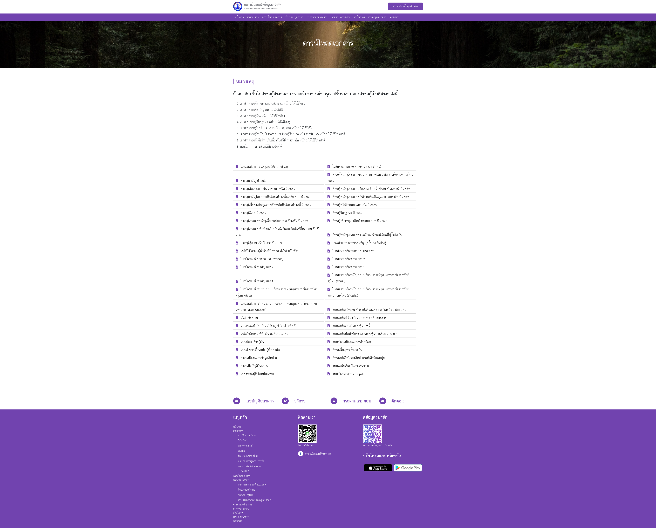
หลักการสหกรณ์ (245, 445)
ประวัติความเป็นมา (247, 435)
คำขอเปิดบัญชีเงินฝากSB (255, 366)
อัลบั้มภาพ (359, 17)
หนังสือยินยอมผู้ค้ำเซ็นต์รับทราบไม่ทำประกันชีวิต (269, 251)
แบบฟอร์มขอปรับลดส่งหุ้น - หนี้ (351, 325)
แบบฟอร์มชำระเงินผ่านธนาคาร (350, 366)
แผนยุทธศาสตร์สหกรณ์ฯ (249, 466)
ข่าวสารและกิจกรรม (317, 17)
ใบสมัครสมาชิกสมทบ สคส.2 (348, 259)
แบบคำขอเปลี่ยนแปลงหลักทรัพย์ (351, 342)
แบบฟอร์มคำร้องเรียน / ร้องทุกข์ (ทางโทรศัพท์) (268, 325)
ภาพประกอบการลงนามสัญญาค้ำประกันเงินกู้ (359, 243)
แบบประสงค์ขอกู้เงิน (252, 342)
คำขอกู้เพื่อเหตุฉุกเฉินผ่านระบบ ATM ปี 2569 (359, 221)
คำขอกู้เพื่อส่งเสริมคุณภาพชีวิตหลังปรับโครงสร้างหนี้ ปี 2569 (275, 205)
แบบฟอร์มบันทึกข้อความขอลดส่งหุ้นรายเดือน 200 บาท (365, 333)
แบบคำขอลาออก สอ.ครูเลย (348, 374)
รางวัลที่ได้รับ (244, 471)
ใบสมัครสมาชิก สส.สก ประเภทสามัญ (261, 259)
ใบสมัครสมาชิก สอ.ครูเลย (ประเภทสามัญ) (265, 166)
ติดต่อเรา (395, 17)
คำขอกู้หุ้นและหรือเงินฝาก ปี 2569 (261, 243)
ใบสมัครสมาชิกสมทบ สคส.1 (348, 267)
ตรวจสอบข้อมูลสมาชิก (405, 6)
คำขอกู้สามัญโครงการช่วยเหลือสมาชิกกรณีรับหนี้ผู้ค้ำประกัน (367, 235)
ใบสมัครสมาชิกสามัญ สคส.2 (256, 267)
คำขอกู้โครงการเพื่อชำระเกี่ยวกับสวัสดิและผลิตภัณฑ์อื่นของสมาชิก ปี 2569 (277, 232)
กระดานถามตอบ (340, 17)
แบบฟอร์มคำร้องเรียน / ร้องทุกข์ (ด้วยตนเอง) (359, 317)
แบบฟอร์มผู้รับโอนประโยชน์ (257, 374)
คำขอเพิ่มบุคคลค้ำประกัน (347, 350)
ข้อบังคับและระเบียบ (248, 455)
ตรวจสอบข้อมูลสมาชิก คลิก (378, 445)
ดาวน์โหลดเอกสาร (272, 17)
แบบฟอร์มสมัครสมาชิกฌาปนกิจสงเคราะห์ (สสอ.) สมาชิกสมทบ (369, 309)
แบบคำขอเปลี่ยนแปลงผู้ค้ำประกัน (260, 350)
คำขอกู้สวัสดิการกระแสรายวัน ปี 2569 (354, 205)
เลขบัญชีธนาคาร (377, 17)
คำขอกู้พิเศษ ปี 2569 (253, 213)
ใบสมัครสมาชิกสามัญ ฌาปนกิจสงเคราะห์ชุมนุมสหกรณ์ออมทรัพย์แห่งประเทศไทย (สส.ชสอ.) (368, 292)
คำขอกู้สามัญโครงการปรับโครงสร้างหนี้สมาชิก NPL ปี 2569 (275, 196)
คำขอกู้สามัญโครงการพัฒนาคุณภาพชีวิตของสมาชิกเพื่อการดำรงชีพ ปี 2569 (370, 177)
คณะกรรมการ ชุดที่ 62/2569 (252, 484)
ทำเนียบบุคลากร (294, 17)
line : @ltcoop (306, 445)
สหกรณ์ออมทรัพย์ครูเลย (318, 453)
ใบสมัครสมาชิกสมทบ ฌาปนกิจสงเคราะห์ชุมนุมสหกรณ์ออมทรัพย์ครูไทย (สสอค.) (276, 292)
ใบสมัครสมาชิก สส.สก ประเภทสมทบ (353, 251)
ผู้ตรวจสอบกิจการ (246, 489)
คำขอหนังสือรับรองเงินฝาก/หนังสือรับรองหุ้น (358, 358)
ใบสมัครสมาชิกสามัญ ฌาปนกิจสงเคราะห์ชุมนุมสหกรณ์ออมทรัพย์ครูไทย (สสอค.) (368, 278)
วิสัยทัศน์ (242, 440)
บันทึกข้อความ (249, 317)
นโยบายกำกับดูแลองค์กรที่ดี (251, 460)
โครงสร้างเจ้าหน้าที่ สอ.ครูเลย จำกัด (254, 499)
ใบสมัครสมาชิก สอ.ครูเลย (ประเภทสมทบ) (356, 166)
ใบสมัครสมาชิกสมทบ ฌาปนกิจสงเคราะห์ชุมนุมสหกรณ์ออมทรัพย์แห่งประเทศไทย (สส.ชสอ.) (276, 306)
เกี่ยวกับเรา (253, 17)
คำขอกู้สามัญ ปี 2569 (253, 180)
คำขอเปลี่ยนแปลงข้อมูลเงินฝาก (258, 358)
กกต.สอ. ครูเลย (245, 494)
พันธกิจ (241, 450)
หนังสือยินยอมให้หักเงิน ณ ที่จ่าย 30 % (264, 333)
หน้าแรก (239, 17)
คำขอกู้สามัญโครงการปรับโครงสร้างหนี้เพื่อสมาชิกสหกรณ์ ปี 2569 (371, 188)
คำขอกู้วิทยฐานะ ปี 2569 (347, 213)
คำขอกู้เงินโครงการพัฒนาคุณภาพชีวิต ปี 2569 (267, 188)
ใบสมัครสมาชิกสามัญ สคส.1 (256, 281)
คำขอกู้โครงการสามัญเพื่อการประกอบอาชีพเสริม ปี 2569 (274, 221)
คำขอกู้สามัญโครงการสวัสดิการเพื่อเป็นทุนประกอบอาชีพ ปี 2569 (370, 196)
